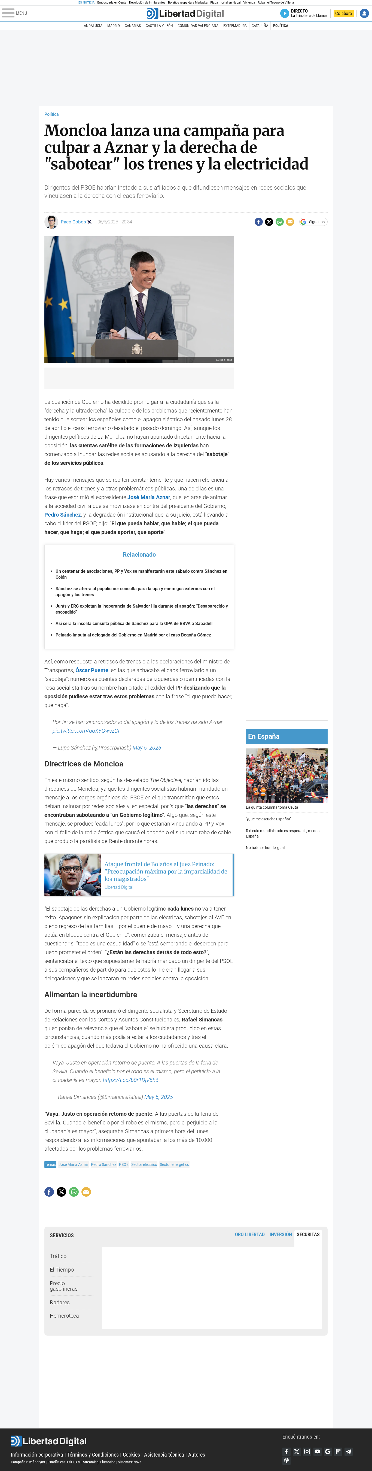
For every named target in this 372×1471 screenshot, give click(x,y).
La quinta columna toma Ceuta (272, 807)
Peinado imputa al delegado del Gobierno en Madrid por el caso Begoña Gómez (133, 635)
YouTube (317, 1452)
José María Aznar (73, 1164)
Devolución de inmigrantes (147, 2)
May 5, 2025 (147, 747)
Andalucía (93, 25)
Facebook (286, 1452)
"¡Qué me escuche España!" (268, 819)
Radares (60, 1302)
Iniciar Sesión (364, 13)
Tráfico (58, 1256)
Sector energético (174, 1164)
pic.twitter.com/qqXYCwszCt (86, 730)
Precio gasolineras (64, 1286)
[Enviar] (280, 222)
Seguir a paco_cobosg (89, 222)
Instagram (307, 1452)
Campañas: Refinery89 (28, 1462)
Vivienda (249, 2)
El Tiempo (62, 1269)
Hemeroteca (64, 1315)
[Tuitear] (269, 222)
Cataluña (260, 25)
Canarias (133, 25)
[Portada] (185, 13)
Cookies (131, 1454)
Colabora (343, 13)
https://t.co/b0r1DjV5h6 (130, 1080)
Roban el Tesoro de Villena (276, 2)
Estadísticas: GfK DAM (64, 1462)
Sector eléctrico (144, 1164)
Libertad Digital (146, 1441)
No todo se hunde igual (265, 847)
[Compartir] (259, 222)
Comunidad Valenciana (198, 25)
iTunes (286, 1461)
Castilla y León (159, 25)
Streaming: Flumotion (99, 1462)
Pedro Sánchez (103, 1164)
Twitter (297, 1452)
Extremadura (235, 25)
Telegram (348, 1452)
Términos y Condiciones (93, 1454)
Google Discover (328, 1452)
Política (280, 25)
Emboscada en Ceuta (111, 2)
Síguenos (317, 222)
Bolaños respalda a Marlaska (188, 2)
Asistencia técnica (164, 1454)
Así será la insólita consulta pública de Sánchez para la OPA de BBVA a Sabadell (134, 623)
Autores (196, 1454)
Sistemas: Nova (129, 1462)
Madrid (113, 25)
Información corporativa (37, 1454)
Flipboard (338, 1452)
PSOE (124, 1164)
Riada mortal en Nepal (225, 2)
